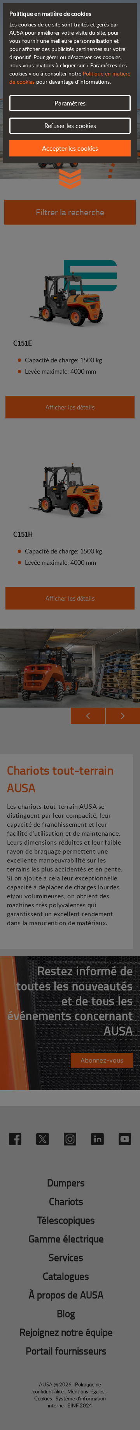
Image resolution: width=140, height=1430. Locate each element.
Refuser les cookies (70, 125)
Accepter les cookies (70, 148)
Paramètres (70, 103)
